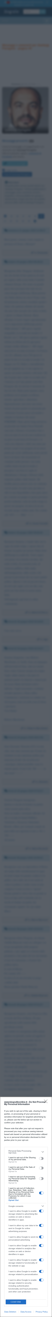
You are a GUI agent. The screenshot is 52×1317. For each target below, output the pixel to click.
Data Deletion (10, 1312)
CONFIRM (16, 1302)
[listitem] (26, 1152)
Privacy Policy (42, 1312)
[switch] (41, 1158)
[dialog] (26, 1207)
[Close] (46, 1102)
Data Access (26, 1312)
